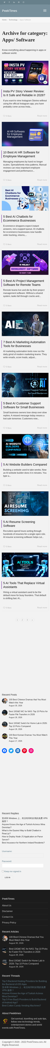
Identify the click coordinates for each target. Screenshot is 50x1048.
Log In (7, 878)
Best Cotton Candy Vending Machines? (21, 1005)
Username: (7, 851)
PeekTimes (9, 10)
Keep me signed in (12, 871)
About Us (6, 905)
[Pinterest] (18, 2)
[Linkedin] (14, 2)
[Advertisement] (25, 664)
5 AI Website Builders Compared (25, 464)
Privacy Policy (9, 922)
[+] (25, 73)
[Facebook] (9, 2)
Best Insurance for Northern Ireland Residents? (23, 843)
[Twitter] (4, 2)
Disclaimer (7, 911)
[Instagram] (23, 2)
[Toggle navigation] (45, 10)
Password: (7, 861)
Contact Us (7, 917)
